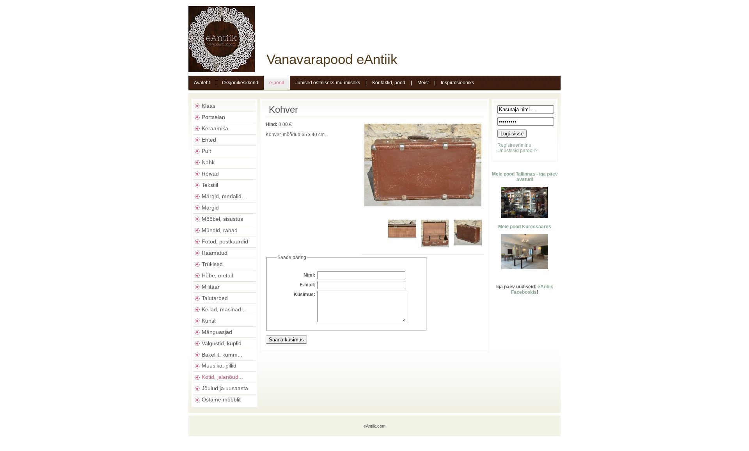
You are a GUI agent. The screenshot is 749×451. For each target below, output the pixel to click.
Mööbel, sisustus (222, 219)
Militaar (211, 287)
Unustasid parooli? (517, 150)
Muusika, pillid (219, 365)
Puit (206, 151)
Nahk (208, 162)
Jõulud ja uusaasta (225, 388)
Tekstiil (210, 185)
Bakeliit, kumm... (222, 355)
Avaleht (202, 82)
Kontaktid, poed (388, 82)
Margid (210, 207)
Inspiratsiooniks (457, 82)
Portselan (213, 117)
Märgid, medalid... (224, 196)
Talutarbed (215, 298)
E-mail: (307, 285)
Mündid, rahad (220, 230)
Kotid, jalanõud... (222, 377)
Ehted (209, 140)
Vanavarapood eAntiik (332, 59)
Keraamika (215, 128)
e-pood (276, 82)
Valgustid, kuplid (221, 343)
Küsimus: (304, 294)
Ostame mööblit (221, 399)
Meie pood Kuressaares (524, 226)
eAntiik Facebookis (532, 289)
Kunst (209, 321)
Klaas (208, 106)
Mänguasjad (217, 332)
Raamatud (214, 253)
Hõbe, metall (217, 275)
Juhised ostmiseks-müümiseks (327, 82)
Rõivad (210, 173)
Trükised (212, 264)
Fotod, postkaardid (225, 241)
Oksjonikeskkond (240, 82)
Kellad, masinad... (224, 309)
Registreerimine (514, 145)
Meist (423, 82)
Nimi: (309, 275)
